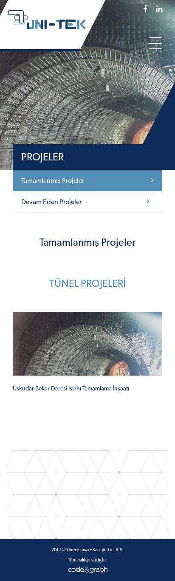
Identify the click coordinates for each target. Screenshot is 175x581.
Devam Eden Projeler (51, 202)
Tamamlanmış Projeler (52, 181)
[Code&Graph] (87, 569)
